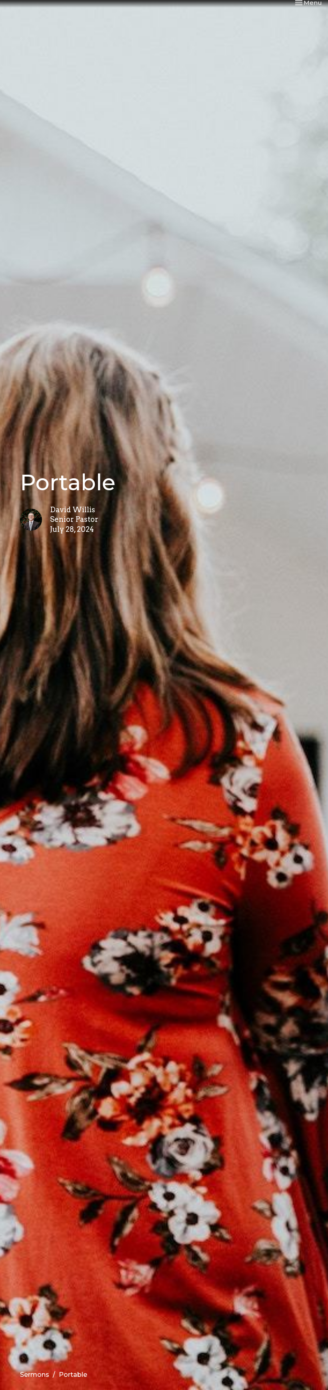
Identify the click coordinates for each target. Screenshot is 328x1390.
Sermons (34, 1374)
